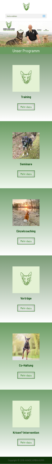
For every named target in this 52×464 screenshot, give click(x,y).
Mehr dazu (26, 106)
